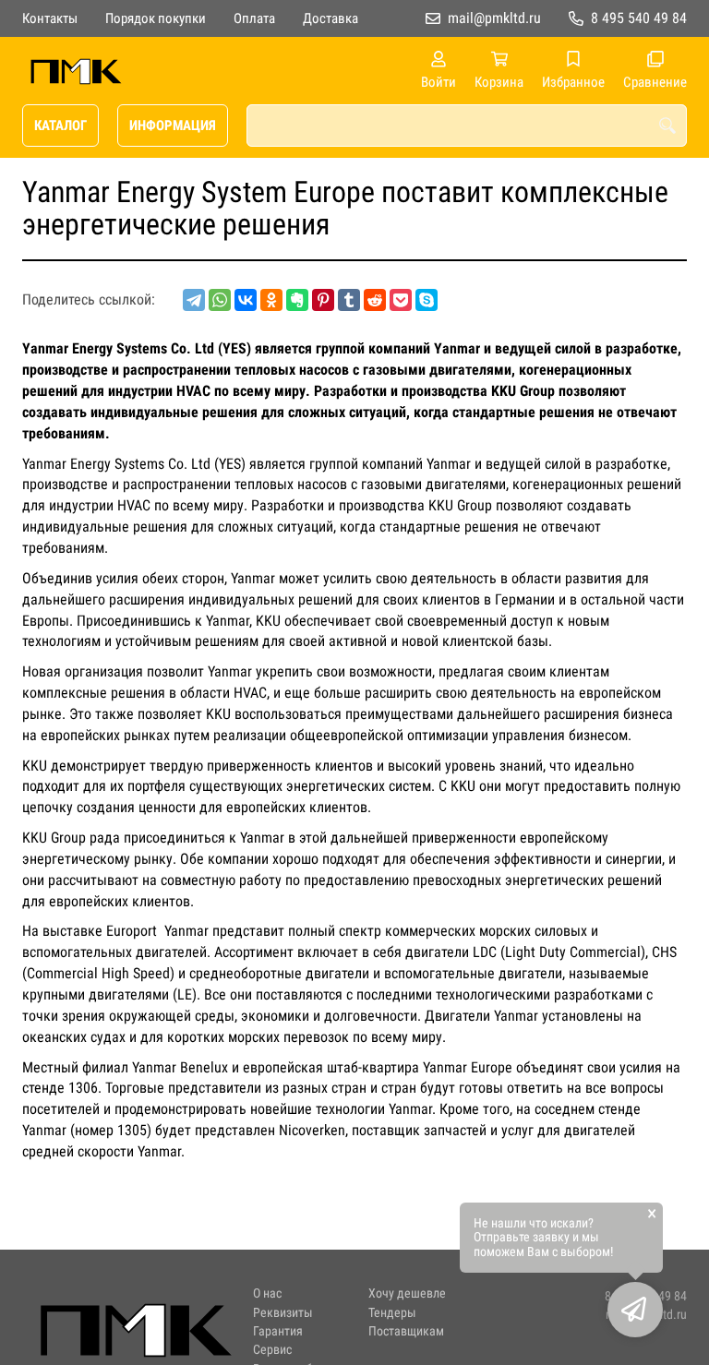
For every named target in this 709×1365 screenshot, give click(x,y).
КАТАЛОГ (60, 125)
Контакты (50, 18)
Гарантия (278, 1331)
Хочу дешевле (407, 1293)
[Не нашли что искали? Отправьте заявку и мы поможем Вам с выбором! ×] (635, 1309)
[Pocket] (401, 300)
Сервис (272, 1350)
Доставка (330, 18)
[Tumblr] (349, 300)
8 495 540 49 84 (639, 18)
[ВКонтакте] (245, 300)
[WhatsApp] (220, 300)
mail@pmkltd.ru (494, 18)
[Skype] (426, 300)
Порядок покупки (155, 18)
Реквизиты (283, 1313)
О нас (267, 1293)
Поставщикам (406, 1331)
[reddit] (375, 300)
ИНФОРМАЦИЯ (172, 125)
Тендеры (392, 1313)
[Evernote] (297, 300)
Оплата (254, 18)
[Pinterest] (323, 300)
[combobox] (466, 125)
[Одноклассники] (271, 300)
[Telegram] (194, 300)
